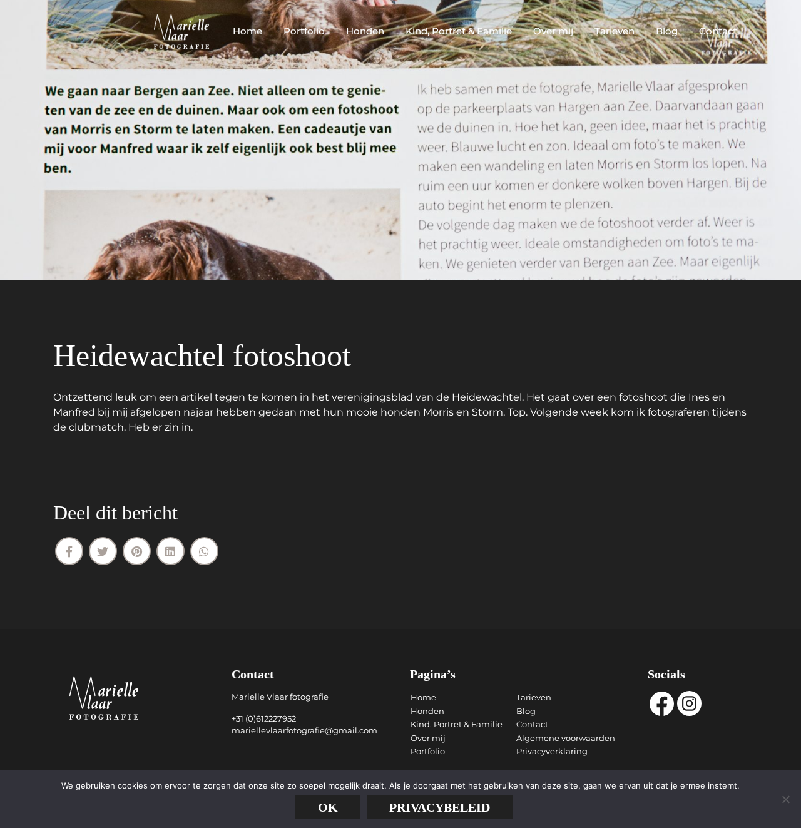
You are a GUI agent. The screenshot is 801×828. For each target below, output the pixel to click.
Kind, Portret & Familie (459, 31)
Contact (718, 31)
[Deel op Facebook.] (69, 551)
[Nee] (785, 799)
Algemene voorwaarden (565, 738)
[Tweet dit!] (103, 551)
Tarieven (614, 31)
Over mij (553, 31)
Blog (667, 31)
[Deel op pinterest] (137, 551)
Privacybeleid (439, 807)
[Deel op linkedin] (170, 551)
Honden (365, 31)
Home (247, 31)
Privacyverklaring (552, 751)
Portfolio (304, 31)
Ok (328, 807)
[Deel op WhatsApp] (204, 551)
